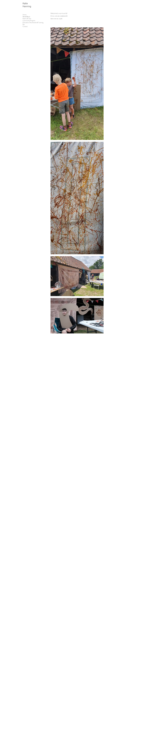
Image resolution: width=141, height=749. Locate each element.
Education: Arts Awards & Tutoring (32, 22)
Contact (25, 26)
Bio (24, 24)
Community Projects (29, 21)
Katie (25, 3)
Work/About (26, 17)
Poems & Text (27, 19)
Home (24, 15)
